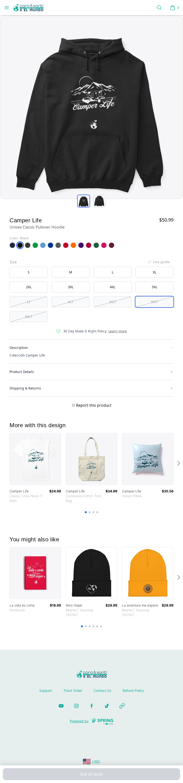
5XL (154, 287)
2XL (28, 287)
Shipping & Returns (25, 388)
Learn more (117, 331)
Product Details (22, 371)
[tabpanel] (91, 107)
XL (154, 272)
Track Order (72, 690)
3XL (70, 287)
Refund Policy (133, 690)
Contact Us (102, 690)
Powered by (79, 721)
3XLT (154, 301)
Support (45, 690)
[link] (35, 459)
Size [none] (13, 262)
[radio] (29, 272)
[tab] (84, 201)
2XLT (112, 301)
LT (28, 301)
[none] (158, 262)
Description (19, 347)
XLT (70, 301)
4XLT (28, 316)
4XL (112, 287)
